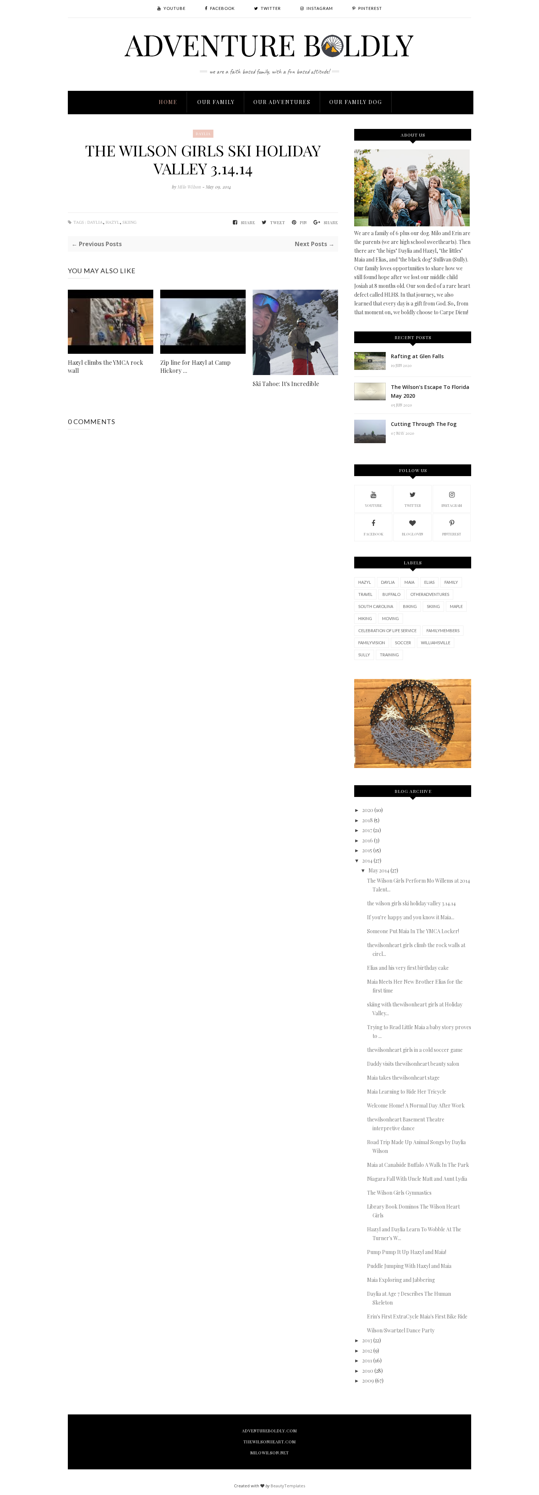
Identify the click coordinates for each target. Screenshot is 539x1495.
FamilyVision (371, 642)
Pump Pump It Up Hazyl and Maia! (406, 1252)
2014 (367, 860)
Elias (429, 582)
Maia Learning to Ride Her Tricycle (406, 1091)
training (389, 654)
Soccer (403, 642)
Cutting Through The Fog (423, 423)
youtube (373, 505)
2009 (368, 1380)
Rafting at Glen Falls (417, 356)
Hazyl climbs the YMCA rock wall (105, 366)
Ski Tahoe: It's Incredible (286, 383)
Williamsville (435, 642)
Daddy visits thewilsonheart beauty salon (413, 1063)
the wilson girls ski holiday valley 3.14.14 (411, 903)
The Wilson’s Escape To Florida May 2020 (430, 391)
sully (364, 654)
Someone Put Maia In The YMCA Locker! (413, 931)
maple (456, 606)
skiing (129, 222)
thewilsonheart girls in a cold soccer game (415, 1049)
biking (410, 606)
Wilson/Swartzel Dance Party (400, 1330)
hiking (365, 618)
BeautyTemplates (288, 1485)
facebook (373, 534)
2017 (367, 830)
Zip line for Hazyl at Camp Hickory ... (195, 366)
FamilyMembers (442, 630)
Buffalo (391, 594)
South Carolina (375, 606)
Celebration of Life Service (387, 630)
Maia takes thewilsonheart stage (403, 1077)
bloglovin (412, 534)
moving (390, 618)
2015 (367, 850)
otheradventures (429, 594)
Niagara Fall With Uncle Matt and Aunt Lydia (417, 1178)
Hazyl (113, 222)
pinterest (451, 534)
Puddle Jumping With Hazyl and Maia (409, 1265)
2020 (367, 809)
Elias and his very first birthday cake (408, 967)
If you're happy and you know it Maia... (410, 917)
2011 (367, 1360)
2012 (367, 1350)
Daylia (203, 133)
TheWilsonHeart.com (269, 1441)
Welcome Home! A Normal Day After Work (416, 1105)
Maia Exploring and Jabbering (401, 1279)
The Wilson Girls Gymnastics (399, 1192)
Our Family (216, 102)
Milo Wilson (189, 187)
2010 (367, 1370)
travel (365, 594)
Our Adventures (282, 102)
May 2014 (378, 870)
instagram (451, 505)
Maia (409, 582)
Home (168, 102)
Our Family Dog (355, 102)
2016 (367, 840)
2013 (367, 1340)
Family (451, 582)
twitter (412, 505)
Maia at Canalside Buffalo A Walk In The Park (418, 1164)
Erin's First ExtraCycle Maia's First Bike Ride (417, 1316)
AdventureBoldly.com (269, 1430)
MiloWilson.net (269, 1452)
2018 (367, 820)
